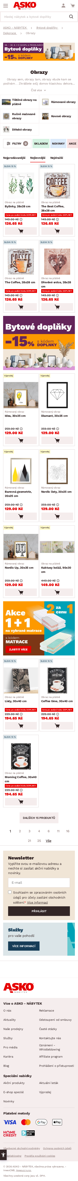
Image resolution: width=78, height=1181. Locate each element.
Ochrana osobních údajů (57, 1148)
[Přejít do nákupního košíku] (72, 5)
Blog (6, 1065)
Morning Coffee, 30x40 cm (21, 777)
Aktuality (9, 1019)
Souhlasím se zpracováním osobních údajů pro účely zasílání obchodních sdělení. (39, 897)
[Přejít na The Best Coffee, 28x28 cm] (57, 186)
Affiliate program (51, 1056)
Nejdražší (56, 157)
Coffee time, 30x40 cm (57, 699)
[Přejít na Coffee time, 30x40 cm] (57, 680)
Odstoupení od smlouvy (55, 1019)
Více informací (37, 902)
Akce (72, 143)
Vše (48, 841)
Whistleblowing (12, 1155)
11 (58, 831)
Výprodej (45, 1092)
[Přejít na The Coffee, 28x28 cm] (20, 262)
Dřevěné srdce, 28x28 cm (56, 282)
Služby (7, 1038)
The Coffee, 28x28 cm (20, 280)
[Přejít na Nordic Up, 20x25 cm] (20, 547)
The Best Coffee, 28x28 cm (52, 206)
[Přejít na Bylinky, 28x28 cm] (20, 186)
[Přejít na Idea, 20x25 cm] (20, 395)
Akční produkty (14, 1083)
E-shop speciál (13, 1092)
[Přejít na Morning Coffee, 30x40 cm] (20, 756)
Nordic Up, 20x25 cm (19, 565)
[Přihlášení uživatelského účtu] (63, 5)
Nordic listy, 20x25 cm (56, 489)
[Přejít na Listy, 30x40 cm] (20, 680)
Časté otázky (48, 1029)
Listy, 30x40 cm (15, 699)
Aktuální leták (48, 1083)
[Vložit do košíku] (21, 231)
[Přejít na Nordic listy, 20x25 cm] (57, 471)
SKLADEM (41, 143)
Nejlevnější (37, 157)
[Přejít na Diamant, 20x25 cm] (57, 395)
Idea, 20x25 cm (15, 413)
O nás (7, 1010)
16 (67, 831)
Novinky (58, 143)
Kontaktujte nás (50, 1038)
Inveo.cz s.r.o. (23, 1170)
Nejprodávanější (14, 157)
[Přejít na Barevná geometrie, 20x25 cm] (20, 471)
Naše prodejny (13, 1029)
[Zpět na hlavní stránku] (24, 5)
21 (29, 841)
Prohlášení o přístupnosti (56, 1065)
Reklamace (46, 1010)
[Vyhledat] (73, 17)
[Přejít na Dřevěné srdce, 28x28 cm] (57, 262)
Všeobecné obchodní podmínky (21, 1148)
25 (39, 841)
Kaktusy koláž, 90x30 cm (56, 567)
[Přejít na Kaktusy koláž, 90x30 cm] (57, 547)
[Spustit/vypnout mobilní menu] (5, 5)
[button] (3, 1155)
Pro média (10, 1047)
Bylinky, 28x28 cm (17, 204)
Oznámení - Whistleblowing (49, 1047)
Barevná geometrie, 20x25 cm (18, 492)
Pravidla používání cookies (40, 1155)
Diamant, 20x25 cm (54, 413)
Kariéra (8, 1056)
